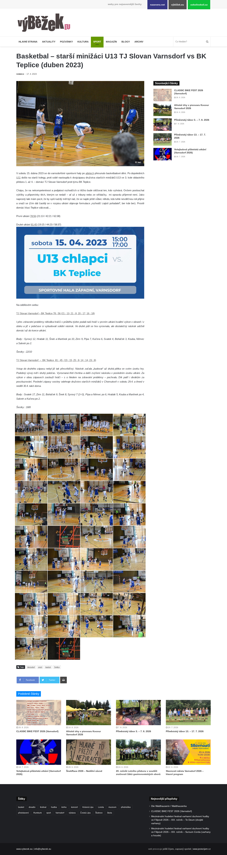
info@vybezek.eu (42, 849)
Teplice (57, 667)
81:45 (34, 224)
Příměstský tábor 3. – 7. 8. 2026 (191, 120)
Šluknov (99, 813)
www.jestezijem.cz (202, 849)
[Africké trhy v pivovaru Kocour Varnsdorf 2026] (162, 110)
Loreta (101, 807)
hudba (54, 807)
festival (43, 807)
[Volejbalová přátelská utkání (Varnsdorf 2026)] (162, 154)
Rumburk (37, 813)
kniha (63, 807)
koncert (74, 807)
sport (40, 667)
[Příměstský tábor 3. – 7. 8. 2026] (162, 124)
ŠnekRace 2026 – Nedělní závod (84, 771)
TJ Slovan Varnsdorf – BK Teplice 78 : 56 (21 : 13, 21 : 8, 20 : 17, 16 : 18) (55, 313)
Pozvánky (66, 41)
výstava (72, 813)
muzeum (112, 807)
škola (109, 813)
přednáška (126, 807)
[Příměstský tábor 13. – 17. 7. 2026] (162, 139)
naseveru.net (157, 4)
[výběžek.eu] (45, 23)
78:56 (33, 216)
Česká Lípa (85, 813)
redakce (20, 74)
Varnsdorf (31, 667)
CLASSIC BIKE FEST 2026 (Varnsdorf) (37, 731)
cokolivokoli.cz (199, 4)
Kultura (83, 41)
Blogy (125, 41)
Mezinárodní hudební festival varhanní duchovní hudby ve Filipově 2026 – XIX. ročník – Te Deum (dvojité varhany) (180, 820)
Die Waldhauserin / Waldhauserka (169, 806)
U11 (18, 177)
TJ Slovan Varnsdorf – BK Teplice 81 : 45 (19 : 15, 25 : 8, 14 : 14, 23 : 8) (56, 360)
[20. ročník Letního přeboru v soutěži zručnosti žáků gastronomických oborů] (138, 752)
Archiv (138, 41)
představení (23, 813)
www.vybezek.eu (24, 849)
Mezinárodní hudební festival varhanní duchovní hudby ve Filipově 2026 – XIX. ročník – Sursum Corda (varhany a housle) (181, 832)
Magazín (111, 41)
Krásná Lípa (87, 807)
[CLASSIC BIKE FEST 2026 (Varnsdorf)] (162, 95)
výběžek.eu (177, 4)
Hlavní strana (28, 41)
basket (48, 667)
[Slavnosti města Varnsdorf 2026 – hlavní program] (188, 752)
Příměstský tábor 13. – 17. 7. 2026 (185, 731)
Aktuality (48, 41)
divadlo (32, 807)
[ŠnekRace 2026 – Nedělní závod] (88, 752)
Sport (97, 41)
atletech (90, 173)
